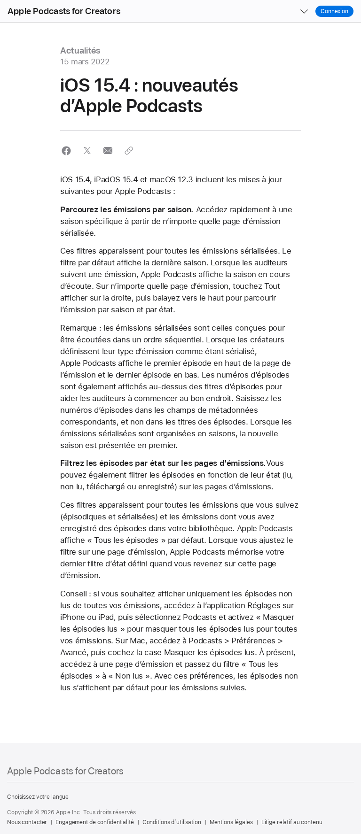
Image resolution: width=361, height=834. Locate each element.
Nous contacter (27, 822)
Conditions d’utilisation (171, 822)
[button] (66, 150)
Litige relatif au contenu (291, 822)
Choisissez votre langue (38, 797)
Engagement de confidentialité (94, 822)
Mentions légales (231, 822)
